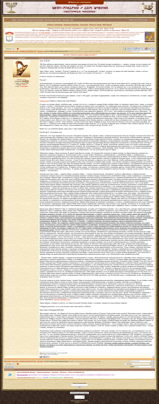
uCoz (82, 402)
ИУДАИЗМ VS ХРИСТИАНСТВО (28, 51)
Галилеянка (21, 58)
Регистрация (65, 20)
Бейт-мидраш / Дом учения (11, 51)
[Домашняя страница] (46, 357)
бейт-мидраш (45, 32)
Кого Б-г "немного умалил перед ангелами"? (57, 51)
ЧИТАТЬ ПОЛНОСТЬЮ (62, 299)
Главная (14, 20)
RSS (146, 20)
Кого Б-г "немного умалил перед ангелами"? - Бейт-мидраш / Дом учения (39, 20)
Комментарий (44, 101)
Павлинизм (40, 51)
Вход (72, 20)
